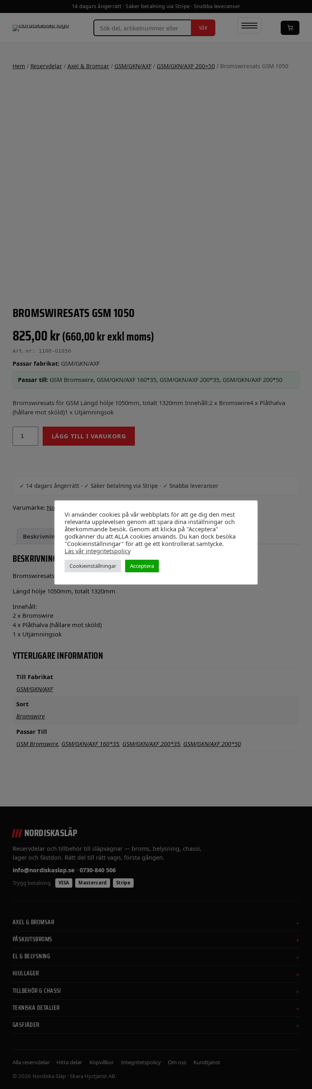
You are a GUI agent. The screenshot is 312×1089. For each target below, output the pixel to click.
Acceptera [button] (142, 565)
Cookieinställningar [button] (92, 565)
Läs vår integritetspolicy (97, 550)
